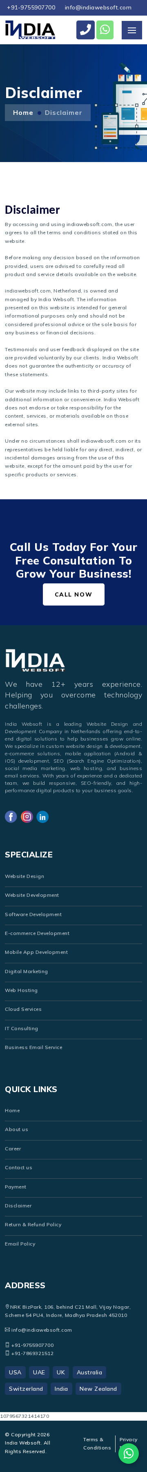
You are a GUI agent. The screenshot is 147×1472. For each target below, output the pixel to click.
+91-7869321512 (31, 1353)
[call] (85, 30)
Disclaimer (63, 112)
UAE (39, 1372)
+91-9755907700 (31, 7)
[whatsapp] (105, 30)
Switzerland (26, 1388)
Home (23, 112)
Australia (89, 1372)
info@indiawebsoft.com (98, 7)
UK (61, 1372)
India (61, 1388)
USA (15, 1372)
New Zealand (98, 1388)
